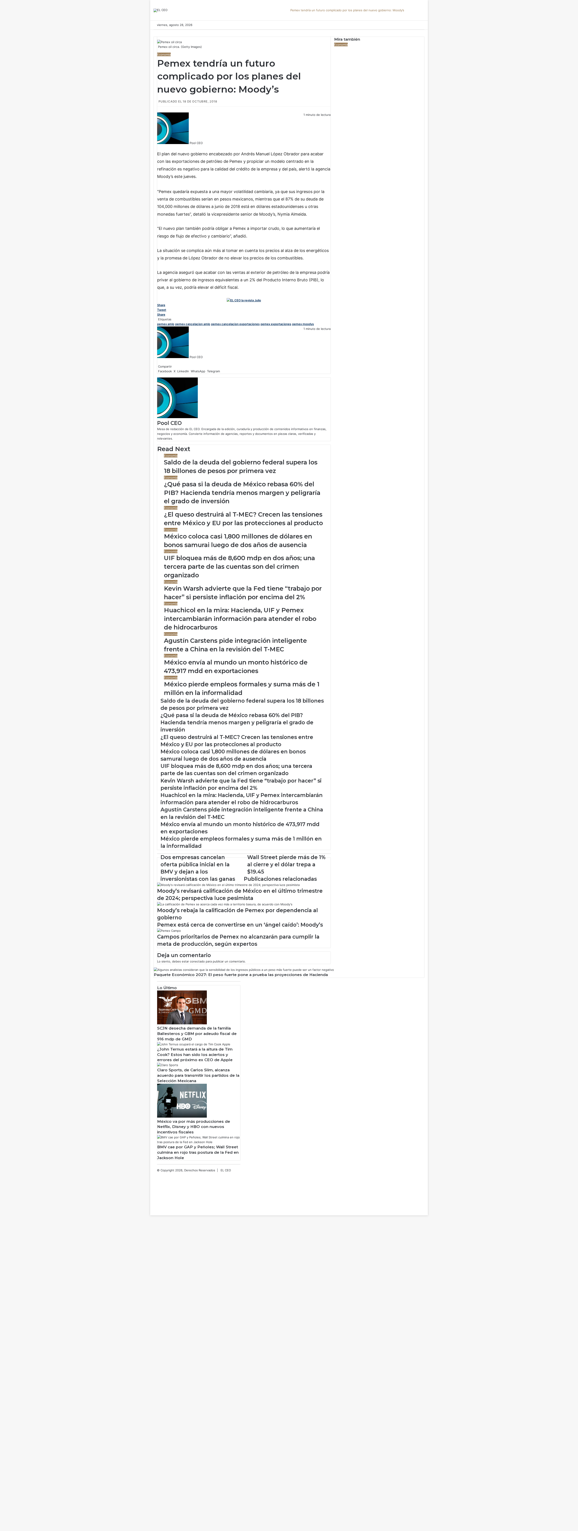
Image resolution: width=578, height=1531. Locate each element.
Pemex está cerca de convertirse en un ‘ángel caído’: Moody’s (240, 925)
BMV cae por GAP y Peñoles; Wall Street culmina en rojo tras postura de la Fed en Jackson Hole (198, 1152)
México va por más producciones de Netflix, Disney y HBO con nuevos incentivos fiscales (193, 1127)
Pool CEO (196, 143)
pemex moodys (303, 324)
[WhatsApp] (160, 147)
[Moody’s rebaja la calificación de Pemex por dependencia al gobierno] (224, 904)
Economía (164, 54)
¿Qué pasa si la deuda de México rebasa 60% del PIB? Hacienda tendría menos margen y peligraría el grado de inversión (242, 492)
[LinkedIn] (159, 147)
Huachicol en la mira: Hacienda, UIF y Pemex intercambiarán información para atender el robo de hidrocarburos (240, 618)
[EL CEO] (161, 10)
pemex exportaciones (276, 324)
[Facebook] (157, 147)
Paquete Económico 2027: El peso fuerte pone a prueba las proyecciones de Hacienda (241, 974)
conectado (197, 961)
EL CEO (226, 1170)
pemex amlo (165, 324)
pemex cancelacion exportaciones (235, 324)
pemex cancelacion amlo (192, 324)
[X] (158, 147)
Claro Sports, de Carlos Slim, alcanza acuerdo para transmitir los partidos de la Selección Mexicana (198, 1075)
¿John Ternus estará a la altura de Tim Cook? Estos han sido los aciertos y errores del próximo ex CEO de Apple (195, 1054)
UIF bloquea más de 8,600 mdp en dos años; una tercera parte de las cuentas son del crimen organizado (239, 566)
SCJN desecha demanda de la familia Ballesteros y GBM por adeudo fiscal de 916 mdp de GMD (197, 1033)
